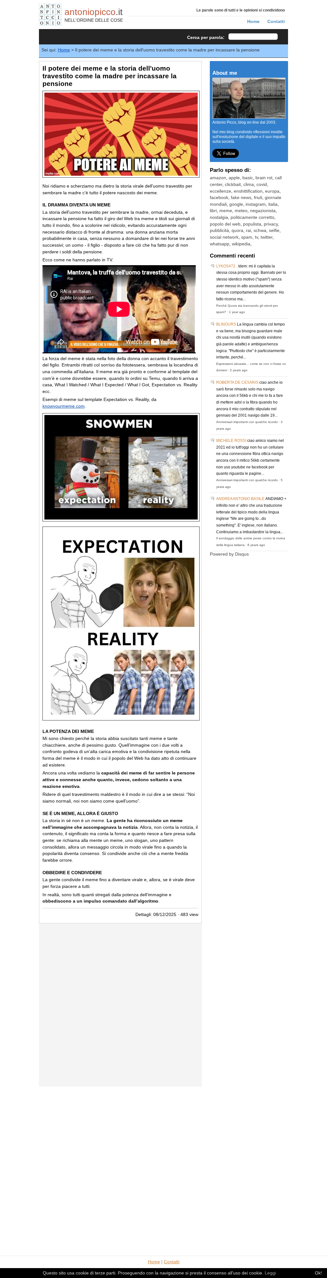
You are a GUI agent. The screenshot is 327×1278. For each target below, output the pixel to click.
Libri (213, 210)
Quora (237, 230)
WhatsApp (219, 244)
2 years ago (238, 370)
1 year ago (237, 312)
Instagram (256, 204)
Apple (234, 177)
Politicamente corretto (252, 217)
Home (253, 21)
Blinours (226, 324)
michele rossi (231, 440)
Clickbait (233, 184)
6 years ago (256, 545)
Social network (224, 237)
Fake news (241, 197)
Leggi (270, 1272)
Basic (247, 177)
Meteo (241, 210)
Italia (273, 204)
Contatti (276, 21)
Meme (225, 210)
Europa (272, 191)
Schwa (260, 230)
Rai (248, 230)
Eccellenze (220, 191)
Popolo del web (225, 224)
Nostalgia (219, 217)
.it (94, 12)
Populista (252, 224)
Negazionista (263, 210)
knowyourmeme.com (63, 406)
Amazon (218, 177)
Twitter (266, 237)
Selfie (274, 230)
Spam (246, 237)
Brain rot (263, 177)
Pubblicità (219, 230)
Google (236, 204)
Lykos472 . (226, 266)
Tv (256, 237)
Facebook (219, 197)
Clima (248, 184)
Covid (261, 184)
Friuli (258, 197)
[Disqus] (120, 1005)
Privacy (271, 224)
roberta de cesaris (237, 382)
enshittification (248, 191)
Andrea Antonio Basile (240, 499)
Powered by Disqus (229, 554)
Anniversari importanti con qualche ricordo (247, 422)
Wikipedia (241, 244)
